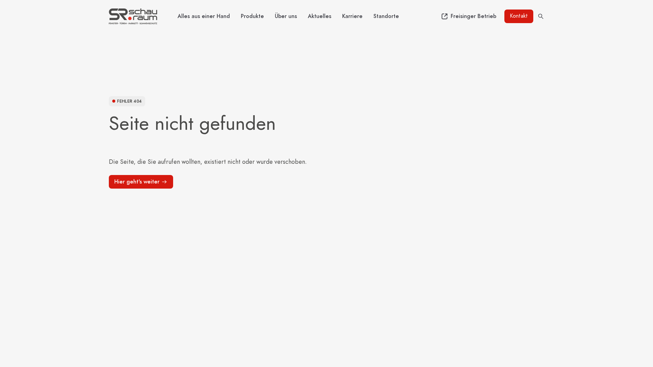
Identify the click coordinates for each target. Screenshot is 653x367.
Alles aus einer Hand (204, 16)
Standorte (386, 16)
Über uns (286, 16)
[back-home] (133, 16)
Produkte (252, 16)
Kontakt (519, 16)
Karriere (352, 16)
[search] (540, 16)
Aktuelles (319, 16)
